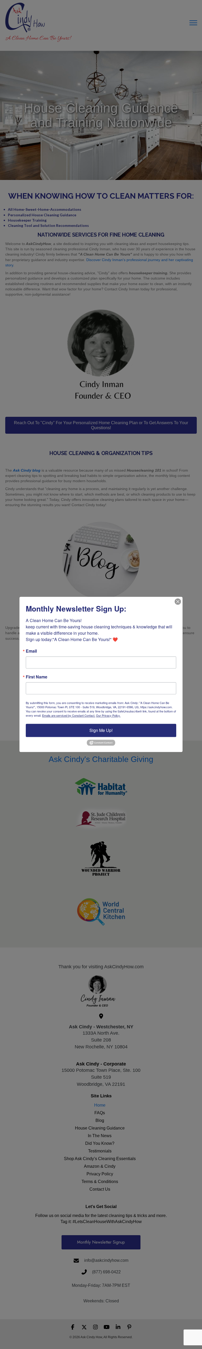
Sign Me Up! (101, 730)
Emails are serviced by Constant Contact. (68, 715)
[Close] (178, 601)
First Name (36, 677)
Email (31, 651)
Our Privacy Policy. (108, 715)
